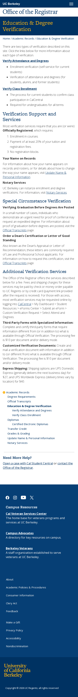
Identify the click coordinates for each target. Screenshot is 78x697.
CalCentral (24, 304)
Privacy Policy (14, 630)
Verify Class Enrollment (26, 415)
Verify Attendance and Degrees (32, 410)
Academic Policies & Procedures (26, 587)
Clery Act (11, 603)
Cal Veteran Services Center (26, 514)
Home (6, 38)
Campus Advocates (20, 533)
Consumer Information (20, 595)
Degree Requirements (21, 396)
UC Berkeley (11, 3)
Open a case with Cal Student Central (28, 463)
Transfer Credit (17, 429)
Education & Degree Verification (29, 406)
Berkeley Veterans (19, 548)
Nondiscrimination (17, 646)
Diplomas (13, 419)
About (9, 579)
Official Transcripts (15, 230)
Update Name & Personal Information (31, 438)
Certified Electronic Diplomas (30, 424)
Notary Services (56, 193)
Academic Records (23, 38)
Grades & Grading (18, 433)
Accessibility (13, 638)
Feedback (12, 611)
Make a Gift (13, 622)
